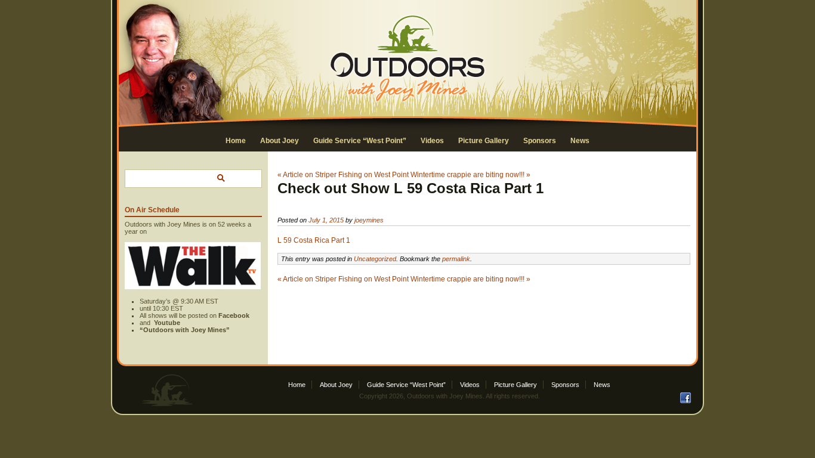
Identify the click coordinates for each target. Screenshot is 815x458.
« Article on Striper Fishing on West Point (343, 175)
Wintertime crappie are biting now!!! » (470, 175)
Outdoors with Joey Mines (445, 396)
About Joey (279, 141)
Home (236, 141)
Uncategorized (375, 258)
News (579, 141)
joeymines (369, 220)
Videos (432, 141)
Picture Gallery (483, 141)
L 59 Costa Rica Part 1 (313, 240)
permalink (456, 258)
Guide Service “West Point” (359, 141)
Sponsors (539, 141)
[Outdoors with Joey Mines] (407, 101)
